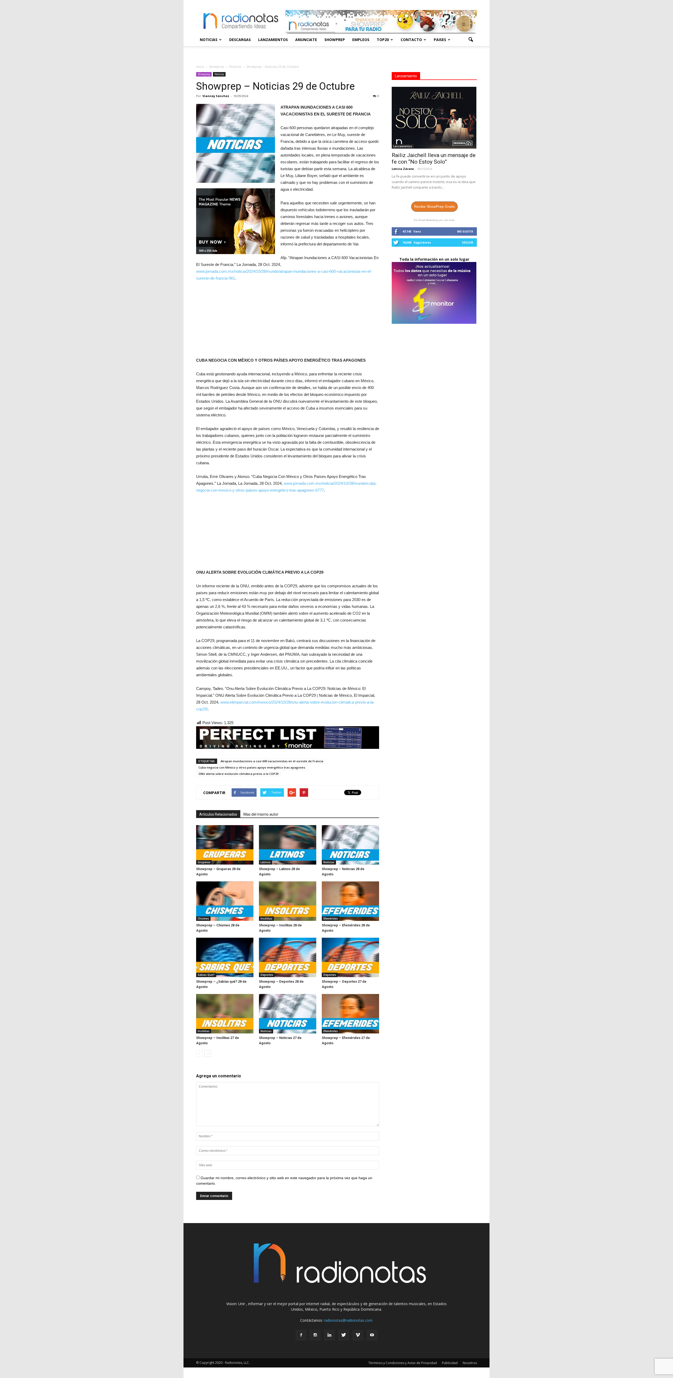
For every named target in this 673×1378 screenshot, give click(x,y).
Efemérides (330, 918)
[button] (470, 39)
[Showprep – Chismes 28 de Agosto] (224, 901)
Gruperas (204, 862)
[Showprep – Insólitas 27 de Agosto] (224, 1013)
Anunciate (306, 39)
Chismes (203, 918)
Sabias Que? (206, 975)
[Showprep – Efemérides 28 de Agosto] (350, 901)
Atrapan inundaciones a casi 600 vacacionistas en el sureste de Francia (272, 761)
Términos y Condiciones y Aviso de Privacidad (402, 1363)
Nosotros (470, 1363)
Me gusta (465, 231)
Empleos (360, 39)
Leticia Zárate (403, 169)
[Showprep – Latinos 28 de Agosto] (287, 845)
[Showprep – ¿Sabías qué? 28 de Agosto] (224, 957)
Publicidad (450, 1363)
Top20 (383, 39)
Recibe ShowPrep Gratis (434, 206)
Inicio (200, 66)
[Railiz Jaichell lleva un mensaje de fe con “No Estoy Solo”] (434, 118)
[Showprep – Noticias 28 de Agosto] (350, 845)
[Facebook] (301, 1335)
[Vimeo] (358, 1335)
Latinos (266, 862)
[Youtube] (372, 1335)
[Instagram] (315, 1335)
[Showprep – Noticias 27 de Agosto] (287, 1013)
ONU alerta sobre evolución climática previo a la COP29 (238, 774)
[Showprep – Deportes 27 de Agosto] (350, 957)
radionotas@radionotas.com (348, 1320)
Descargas (240, 39)
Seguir (467, 242)
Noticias (208, 39)
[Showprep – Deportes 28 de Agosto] (287, 957)
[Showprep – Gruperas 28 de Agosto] (224, 845)
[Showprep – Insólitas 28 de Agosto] (287, 901)
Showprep (334, 39)
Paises (440, 39)
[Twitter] (343, 1335)
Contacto (411, 39)
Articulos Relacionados (218, 814)
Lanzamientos (273, 39)
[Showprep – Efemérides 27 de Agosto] (350, 1013)
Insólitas (266, 918)
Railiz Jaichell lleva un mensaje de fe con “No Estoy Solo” (434, 158)
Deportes (267, 975)
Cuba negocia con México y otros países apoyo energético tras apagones (251, 767)
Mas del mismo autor (260, 814)
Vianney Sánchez (215, 96)
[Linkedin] (329, 1335)
